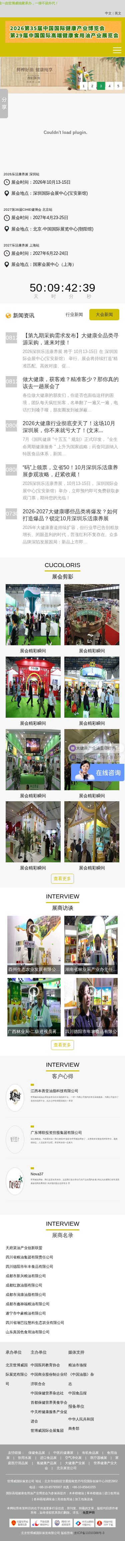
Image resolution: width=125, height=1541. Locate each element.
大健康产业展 (75, 1463)
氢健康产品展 (47, 1463)
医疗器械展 (98, 1458)
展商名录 (62, 1235)
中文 (108, 13)
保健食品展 (36, 1452)
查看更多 (62, 878)
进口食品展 (48, 1458)
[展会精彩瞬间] (33, 614)
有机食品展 (90, 1452)
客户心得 (62, 1076)
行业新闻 (74, 314)
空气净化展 (73, 1458)
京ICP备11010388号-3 (89, 1533)
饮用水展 (24, 1458)
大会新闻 (104, 314)
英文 (118, 13)
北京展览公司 (67, 1468)
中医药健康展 (63, 1452)
